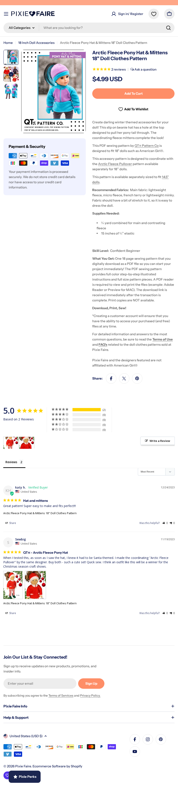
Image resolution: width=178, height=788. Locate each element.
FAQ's (103, 344)
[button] (165, 523)
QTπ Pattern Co (147, 146)
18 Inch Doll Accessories (36, 43)
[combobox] (89, 28)
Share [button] (12, 523)
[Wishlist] (153, 14)
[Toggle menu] (6, 14)
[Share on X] (124, 378)
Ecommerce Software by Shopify (57, 766)
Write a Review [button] (160, 441)
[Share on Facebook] (111, 378)
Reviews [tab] (11, 462)
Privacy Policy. (90, 695)
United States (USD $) (26, 736)
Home (8, 43)
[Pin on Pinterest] (137, 378)
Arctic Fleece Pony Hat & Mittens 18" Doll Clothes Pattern (40, 513)
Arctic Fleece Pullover (115, 164)
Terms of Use (162, 339)
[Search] (168, 27)
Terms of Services (60, 695)
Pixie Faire (23, 766)
